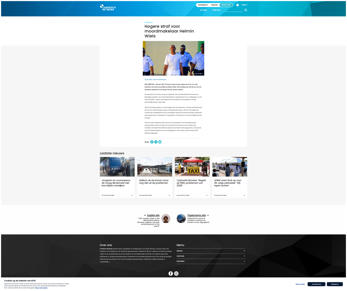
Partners (180, 261)
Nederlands (226, 5)
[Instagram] (176, 273)
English (214, 5)
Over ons (216, 10)
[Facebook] (171, 273)
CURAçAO (149, 22)
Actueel (203, 10)
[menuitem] (203, 10)
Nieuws (180, 251)
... (109, 262)
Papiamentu (203, 5)
